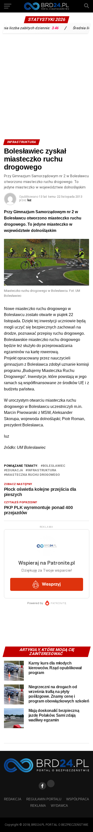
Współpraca (77, 799)
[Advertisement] (46, 85)
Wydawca (59, 806)
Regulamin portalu (43, 799)
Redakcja (12, 799)
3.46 (49, 28)
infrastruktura (42, 470)
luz (29, 200)
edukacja (14, 470)
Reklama (38, 806)
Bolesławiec (54, 466)
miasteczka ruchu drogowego (33, 475)
